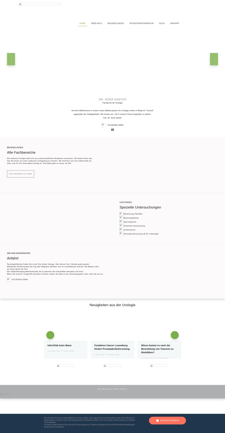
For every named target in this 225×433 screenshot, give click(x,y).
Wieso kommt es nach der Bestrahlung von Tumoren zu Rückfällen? (157, 349)
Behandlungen (116, 23)
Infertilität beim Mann (59, 345)
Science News (114, 354)
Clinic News (69, 351)
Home (82, 23)
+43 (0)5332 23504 (115, 125)
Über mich (96, 23)
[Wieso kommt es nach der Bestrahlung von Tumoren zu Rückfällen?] (159, 335)
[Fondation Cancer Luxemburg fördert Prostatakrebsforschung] (112, 335)
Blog (162, 23)
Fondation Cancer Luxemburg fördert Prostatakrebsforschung (112, 347)
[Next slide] (214, 59)
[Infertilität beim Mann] (65, 335)
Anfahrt (174, 23)
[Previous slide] (11, 59)
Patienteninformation (141, 23)
